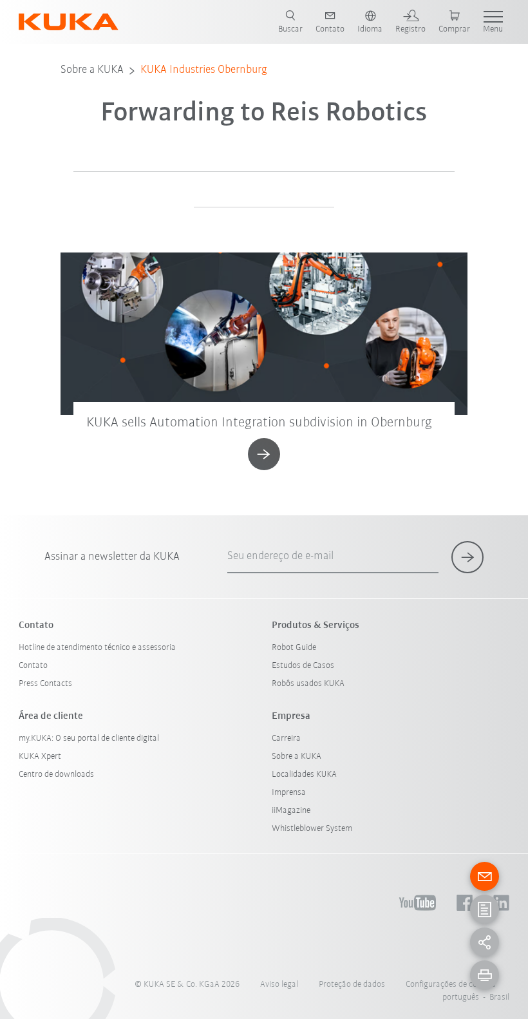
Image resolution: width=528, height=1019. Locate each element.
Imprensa (289, 792)
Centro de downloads (56, 774)
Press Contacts (45, 684)
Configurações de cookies (451, 984)
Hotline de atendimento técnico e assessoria (97, 647)
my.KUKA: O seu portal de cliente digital (89, 738)
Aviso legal (279, 984)
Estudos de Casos (303, 666)
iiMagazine (291, 810)
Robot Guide (294, 647)
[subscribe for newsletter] (467, 557)
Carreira (286, 738)
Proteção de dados (352, 984)
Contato (33, 666)
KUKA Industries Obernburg (203, 70)
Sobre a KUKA (92, 70)
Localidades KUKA (304, 774)
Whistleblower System (312, 828)
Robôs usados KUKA (308, 684)
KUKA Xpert (40, 756)
